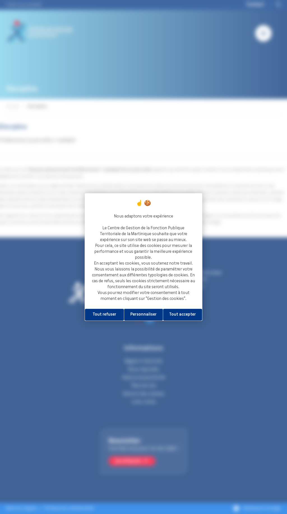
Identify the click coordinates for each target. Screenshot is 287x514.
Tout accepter (182, 314)
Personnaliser (143, 314)
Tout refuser (104, 314)
